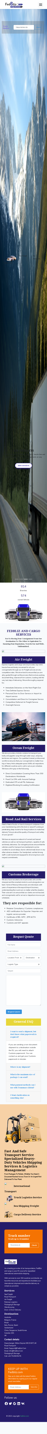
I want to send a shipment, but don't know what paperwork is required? (23, 1034)
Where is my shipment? (20, 1067)
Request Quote (14, 1012)
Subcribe (33, 1387)
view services (23, 465)
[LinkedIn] (19, 1403)
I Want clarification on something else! (19, 1096)
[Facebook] (6, 1403)
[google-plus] (15, 1403)
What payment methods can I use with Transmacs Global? (22, 1086)
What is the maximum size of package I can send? (22, 1075)
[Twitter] (11, 1403)
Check (38, 27)
